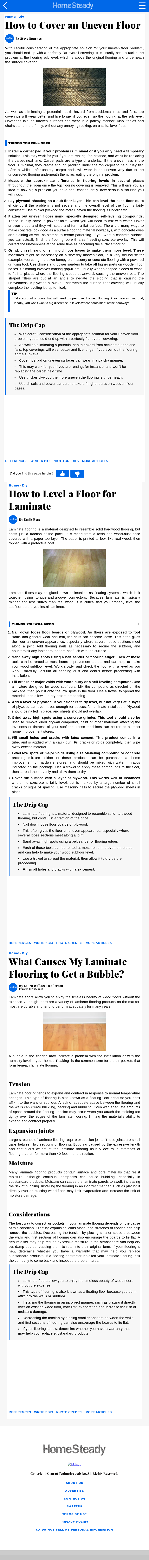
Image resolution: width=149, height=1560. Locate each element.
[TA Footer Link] (74, 1464)
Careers (74, 1506)
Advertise (74, 1490)
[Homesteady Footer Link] (74, 1450)
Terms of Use (74, 1514)
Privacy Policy (74, 1521)
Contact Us (74, 1498)
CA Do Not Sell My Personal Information (74, 1529)
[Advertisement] (40, 428)
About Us (74, 1483)
